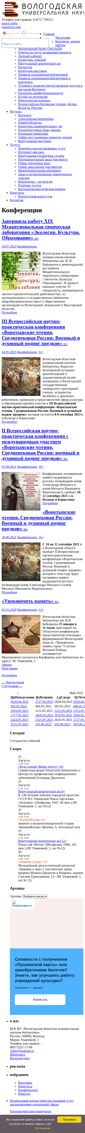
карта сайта (10, 23)
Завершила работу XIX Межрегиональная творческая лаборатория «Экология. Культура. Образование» (41, 229)
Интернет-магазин (31, 152)
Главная (48, 34)
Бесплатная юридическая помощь (41, 189)
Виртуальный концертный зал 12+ (42, 841)
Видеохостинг (20, 1058)
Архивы (15, 896)
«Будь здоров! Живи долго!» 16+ (41, 766)
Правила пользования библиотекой (43, 74)
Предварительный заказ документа (42, 159)
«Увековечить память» (30, 601)
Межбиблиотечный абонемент (39, 170)
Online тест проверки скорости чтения (45, 137)
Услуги (15, 144)
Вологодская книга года (35, 196)
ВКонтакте (17, 1054)
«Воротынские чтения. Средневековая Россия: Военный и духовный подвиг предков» (39, 520)
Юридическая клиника (34, 100)
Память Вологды (30, 122)
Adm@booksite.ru (22, 1051)
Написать (40, 999)
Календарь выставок (32, 71)
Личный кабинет (30, 56)
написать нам (11, 27)
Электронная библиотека (36, 119)
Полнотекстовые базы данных (39, 130)
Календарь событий (32, 60)
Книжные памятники (33, 133)
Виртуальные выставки (34, 141)
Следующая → (12, 686)
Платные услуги (29, 185)
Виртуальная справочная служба (41, 156)
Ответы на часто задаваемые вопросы (44, 52)
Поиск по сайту (13, 33)
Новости (24, 1093)
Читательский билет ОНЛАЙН (40, 48)
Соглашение (42, 1128)
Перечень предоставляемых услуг (42, 148)
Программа (10, 668)
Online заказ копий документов (40, 167)
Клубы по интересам (32, 96)
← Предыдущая (13, 682)
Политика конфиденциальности (40, 93)
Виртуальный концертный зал (39, 63)
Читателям (62, 37)
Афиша (7, 664)
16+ (41, 466)
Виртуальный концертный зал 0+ (41, 791)
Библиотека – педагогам (35, 181)
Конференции (27, 246)
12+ (41, 352)
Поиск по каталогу (34, 33)
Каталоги (24, 115)
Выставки (25, 1082)
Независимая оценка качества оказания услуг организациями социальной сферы (42, 1102)
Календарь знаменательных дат (40, 126)
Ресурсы (16, 111)
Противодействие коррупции (30, 1111)
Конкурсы (17, 192)
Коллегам (16, 200)
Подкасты (25, 67)
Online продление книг (34, 163)
